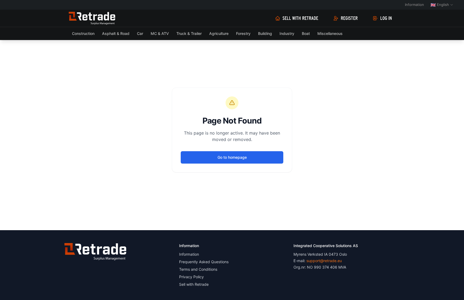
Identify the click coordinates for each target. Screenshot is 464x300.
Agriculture (219, 33)
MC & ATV (160, 33)
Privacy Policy (191, 276)
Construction (83, 33)
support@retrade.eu (324, 260)
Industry (287, 33)
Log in (386, 18)
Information (414, 4)
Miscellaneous (330, 33)
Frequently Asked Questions (204, 261)
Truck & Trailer (189, 33)
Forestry (243, 33)
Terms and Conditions (198, 269)
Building (265, 33)
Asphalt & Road (115, 33)
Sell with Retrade (300, 18)
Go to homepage (232, 157)
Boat (306, 33)
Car (140, 33)
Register (349, 18)
